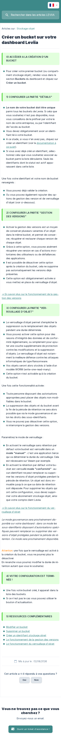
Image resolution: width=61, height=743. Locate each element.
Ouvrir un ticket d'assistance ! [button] (33, 729)
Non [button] (36, 680)
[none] (53, 5)
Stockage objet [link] (26, 28)
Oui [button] (24, 680)
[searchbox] (30, 15)
